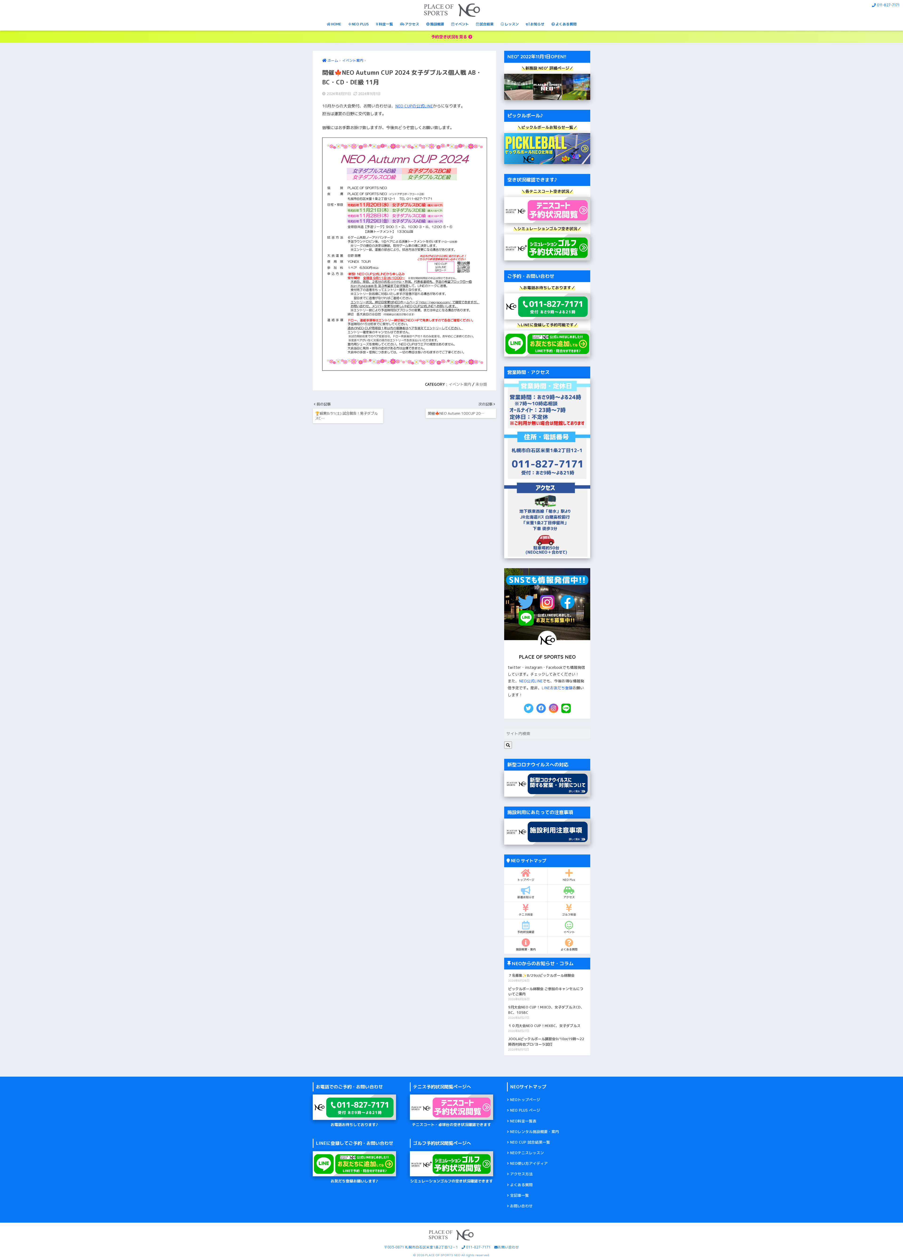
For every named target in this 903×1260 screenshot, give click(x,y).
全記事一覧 (519, 1195)
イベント (462, 24)
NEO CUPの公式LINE (414, 106)
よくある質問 (566, 24)
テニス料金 (526, 914)
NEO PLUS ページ (525, 1110)
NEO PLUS (360, 24)
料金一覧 (386, 24)
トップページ (525, 880)
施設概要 (437, 24)
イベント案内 (460, 384)
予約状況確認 (525, 932)
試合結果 (486, 24)
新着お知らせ (525, 897)
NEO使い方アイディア (529, 1163)
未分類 (481, 384)
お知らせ (537, 24)
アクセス (412, 24)
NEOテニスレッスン (527, 1152)
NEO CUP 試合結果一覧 (530, 1142)
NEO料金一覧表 (523, 1121)
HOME (336, 24)
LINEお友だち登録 (557, 687)
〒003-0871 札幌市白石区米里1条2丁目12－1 (421, 1247)
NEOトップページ (525, 1099)
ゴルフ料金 (569, 914)
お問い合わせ (521, 1206)
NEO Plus (569, 880)
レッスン (512, 24)
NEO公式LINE (531, 681)
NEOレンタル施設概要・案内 (534, 1131)
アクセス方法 (521, 1174)
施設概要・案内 (526, 949)
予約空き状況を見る (449, 36)
